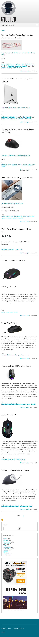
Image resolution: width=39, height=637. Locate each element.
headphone (4, 249)
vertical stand (27, 118)
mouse (22, 64)
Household (6, 543)
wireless (3, 166)
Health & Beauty (7, 549)
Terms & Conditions (18, 628)
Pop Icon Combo (10, 64)
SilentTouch (4, 65)
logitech (3, 64)
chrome (7, 118)
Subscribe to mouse (2, 520)
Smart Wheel (11, 65)
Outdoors (5, 540)
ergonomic (24, 164)
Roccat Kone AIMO (6, 459)
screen (3, 118)
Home (3, 30)
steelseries (23, 403)
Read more (22, 71)
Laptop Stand (19, 116)
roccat (13, 459)
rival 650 (33, 403)
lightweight (24, 65)
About (9, 628)
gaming (3, 312)
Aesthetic (9, 67)
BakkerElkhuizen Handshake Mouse (10, 505)
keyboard (17, 64)
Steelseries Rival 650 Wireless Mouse (10, 403)
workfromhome (30, 216)
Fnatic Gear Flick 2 (6, 355)
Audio (4, 545)
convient (15, 218)
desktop (29, 164)
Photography (6, 554)
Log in (27, 71)
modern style (13, 118)
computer (14, 164)
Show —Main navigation (7, 25)
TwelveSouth (4, 116)
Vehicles (5, 550)
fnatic (13, 355)
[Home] (8, 11)
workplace (23, 216)
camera (16, 249)
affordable (3, 67)
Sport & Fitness (7, 542)
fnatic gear (17, 355)
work (12, 216)
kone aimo (18, 459)
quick (11, 312)
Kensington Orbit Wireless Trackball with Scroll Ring (15, 155)
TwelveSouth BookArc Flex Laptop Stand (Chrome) (15, 108)
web (13, 249)
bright (21, 249)
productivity (4, 164)
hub (24, 116)
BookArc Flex (12, 116)
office (33, 164)
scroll (19, 164)
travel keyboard (31, 65)
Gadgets (5, 538)
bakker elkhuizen (24, 505)
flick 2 (22, 355)
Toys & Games (7, 547)
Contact (3, 628)
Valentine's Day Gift (17, 67)
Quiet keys (18, 65)
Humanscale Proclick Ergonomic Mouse (12, 203)
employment (17, 216)
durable (15, 312)
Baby (4, 552)
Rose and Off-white (29, 64)
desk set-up (20, 118)
